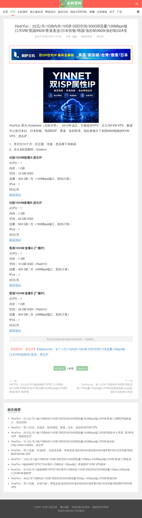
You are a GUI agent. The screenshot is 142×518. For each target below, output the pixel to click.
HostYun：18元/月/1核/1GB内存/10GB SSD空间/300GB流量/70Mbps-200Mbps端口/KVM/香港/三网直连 (71, 459)
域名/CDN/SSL (78, 11)
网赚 (92, 11)
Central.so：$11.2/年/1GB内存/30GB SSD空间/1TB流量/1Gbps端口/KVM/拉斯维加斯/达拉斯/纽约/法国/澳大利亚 (105, 388)
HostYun (82, 368)
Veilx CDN (74, 510)
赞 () (61, 368)
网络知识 (50, 11)
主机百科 (71, 7)
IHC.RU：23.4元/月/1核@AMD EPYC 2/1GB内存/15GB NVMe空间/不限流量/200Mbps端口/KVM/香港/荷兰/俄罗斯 (38, 388)
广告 (119, 11)
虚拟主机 (63, 11)
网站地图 (64, 506)
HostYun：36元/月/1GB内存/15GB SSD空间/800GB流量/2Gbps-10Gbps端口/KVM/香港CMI (64, 478)
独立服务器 (36, 11)
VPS (12, 11)
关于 (112, 11)
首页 (5, 11)
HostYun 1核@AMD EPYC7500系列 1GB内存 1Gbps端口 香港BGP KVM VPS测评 (58, 464)
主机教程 (102, 11)
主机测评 (22, 11)
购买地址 (15, 195)
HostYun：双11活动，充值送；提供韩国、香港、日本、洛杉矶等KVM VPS (54, 427)
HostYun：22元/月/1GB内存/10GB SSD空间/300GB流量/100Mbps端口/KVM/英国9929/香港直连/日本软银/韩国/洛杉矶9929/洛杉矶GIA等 (71, 28)
